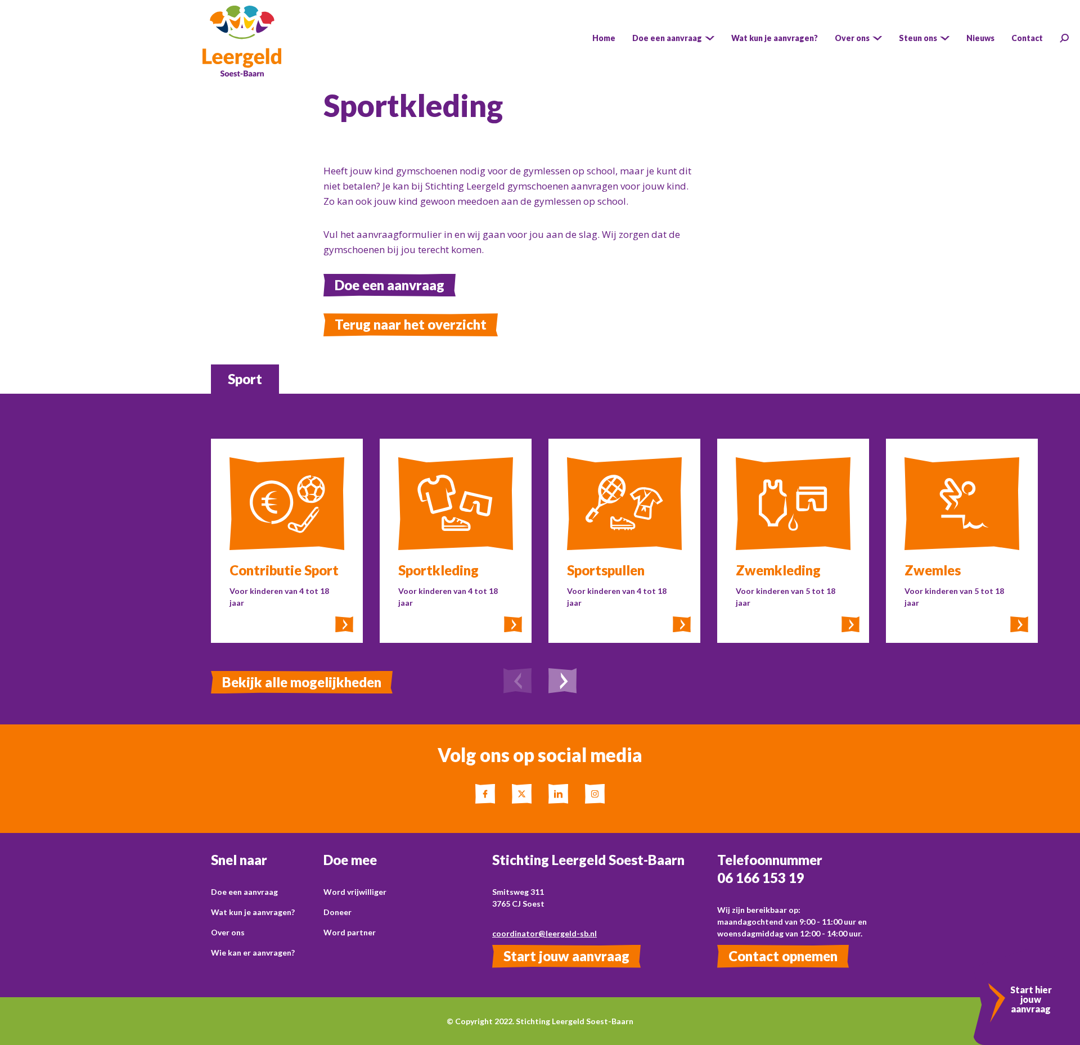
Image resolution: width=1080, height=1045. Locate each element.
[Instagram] (595, 794)
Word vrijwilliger (354, 892)
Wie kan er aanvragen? (253, 952)
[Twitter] (522, 794)
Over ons (228, 932)
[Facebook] (485, 794)
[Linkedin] (558, 794)
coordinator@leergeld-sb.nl (544, 933)
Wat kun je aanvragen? (253, 912)
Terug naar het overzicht (411, 324)
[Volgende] (562, 682)
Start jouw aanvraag (566, 956)
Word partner (349, 932)
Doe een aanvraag (389, 285)
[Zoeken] (1064, 38)
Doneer (337, 912)
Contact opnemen (783, 956)
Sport (245, 379)
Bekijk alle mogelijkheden (301, 682)
